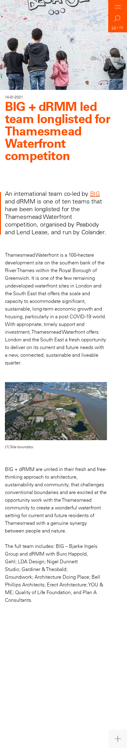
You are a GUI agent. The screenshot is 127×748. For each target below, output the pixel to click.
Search (118, 20)
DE (121, 28)
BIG (95, 193)
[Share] (118, 739)
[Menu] (118, 7)
